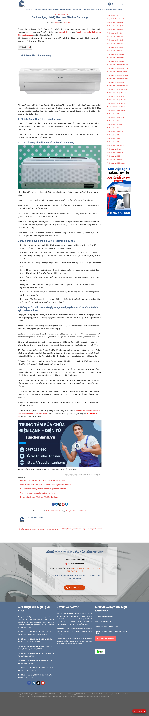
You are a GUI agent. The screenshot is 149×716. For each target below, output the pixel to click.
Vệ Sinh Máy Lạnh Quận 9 (115, 50)
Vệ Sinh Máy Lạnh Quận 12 (115, 61)
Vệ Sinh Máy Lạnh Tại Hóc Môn (116, 100)
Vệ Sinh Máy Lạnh (81, 511)
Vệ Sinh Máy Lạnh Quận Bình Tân (117, 64)
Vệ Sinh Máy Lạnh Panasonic (116, 110)
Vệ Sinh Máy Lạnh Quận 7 (115, 43)
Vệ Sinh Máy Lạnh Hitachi (115, 152)
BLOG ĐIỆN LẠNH (111, 9)
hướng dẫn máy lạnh (71, 511)
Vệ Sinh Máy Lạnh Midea (114, 159)
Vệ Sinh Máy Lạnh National (115, 131)
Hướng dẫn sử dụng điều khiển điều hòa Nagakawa (39, 497)
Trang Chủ (29, 9)
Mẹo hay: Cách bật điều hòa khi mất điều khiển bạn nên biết (42, 480)
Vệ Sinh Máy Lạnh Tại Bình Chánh (117, 89)
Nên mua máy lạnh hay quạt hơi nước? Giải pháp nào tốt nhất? (43, 489)
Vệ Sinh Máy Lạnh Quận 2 (115, 26)
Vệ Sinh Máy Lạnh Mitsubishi (116, 163)
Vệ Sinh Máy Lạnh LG (113, 156)
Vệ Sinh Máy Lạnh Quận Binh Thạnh (118, 68)
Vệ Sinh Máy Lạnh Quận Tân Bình (117, 79)
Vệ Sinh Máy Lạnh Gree (114, 149)
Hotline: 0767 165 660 (105, 638)
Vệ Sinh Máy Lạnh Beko (114, 135)
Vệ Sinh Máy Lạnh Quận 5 (115, 36)
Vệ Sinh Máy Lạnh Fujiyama (115, 145)
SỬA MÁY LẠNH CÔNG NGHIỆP (62, 9)
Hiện (28, 47)
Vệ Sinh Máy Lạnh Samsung (116, 117)
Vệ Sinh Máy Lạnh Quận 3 (115, 29)
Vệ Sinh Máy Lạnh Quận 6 (115, 40)
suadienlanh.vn (64, 32)
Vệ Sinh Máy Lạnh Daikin (114, 138)
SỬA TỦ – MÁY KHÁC (90, 9)
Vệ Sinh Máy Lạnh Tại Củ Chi (116, 96)
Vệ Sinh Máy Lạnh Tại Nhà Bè (116, 103)
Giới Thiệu (37, 9)
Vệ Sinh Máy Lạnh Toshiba (115, 128)
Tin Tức (53, 14)
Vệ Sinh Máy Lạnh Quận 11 (115, 57)
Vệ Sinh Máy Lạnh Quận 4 (115, 33)
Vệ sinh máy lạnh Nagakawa (116, 107)
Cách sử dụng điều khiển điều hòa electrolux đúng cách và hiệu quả (45, 485)
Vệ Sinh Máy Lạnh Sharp (114, 124)
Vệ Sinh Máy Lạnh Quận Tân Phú (117, 82)
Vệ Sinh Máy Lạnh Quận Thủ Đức (117, 86)
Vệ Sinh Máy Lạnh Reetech (115, 114)
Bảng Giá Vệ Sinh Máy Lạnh (115, 19)
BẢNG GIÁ (101, 9)
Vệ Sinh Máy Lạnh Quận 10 (115, 54)
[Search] (109, 4)
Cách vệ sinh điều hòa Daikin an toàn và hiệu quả (38, 493)
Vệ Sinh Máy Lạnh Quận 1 (115, 22)
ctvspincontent (67, 22)
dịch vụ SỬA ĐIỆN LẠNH (104, 616)
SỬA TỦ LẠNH (77, 9)
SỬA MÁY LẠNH (46, 9)
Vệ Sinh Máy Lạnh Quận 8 (115, 47)
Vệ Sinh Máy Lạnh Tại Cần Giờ (116, 93)
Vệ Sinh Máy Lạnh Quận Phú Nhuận (118, 75)
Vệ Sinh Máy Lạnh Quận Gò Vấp (117, 71)
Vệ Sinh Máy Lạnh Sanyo (114, 121)
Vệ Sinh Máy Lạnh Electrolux (116, 142)
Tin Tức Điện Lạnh (62, 14)
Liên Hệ (120, 9)
